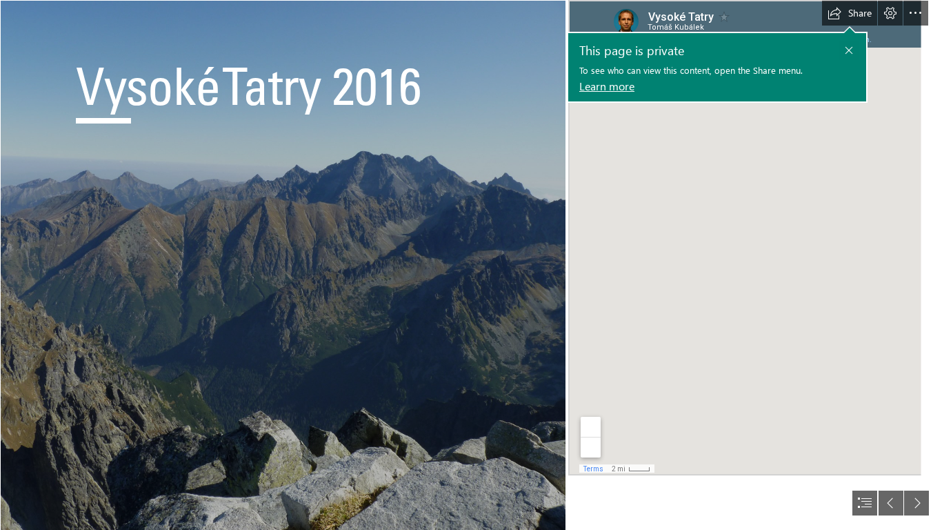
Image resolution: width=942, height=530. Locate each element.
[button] (849, 50)
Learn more (606, 86)
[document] (471, 265)
